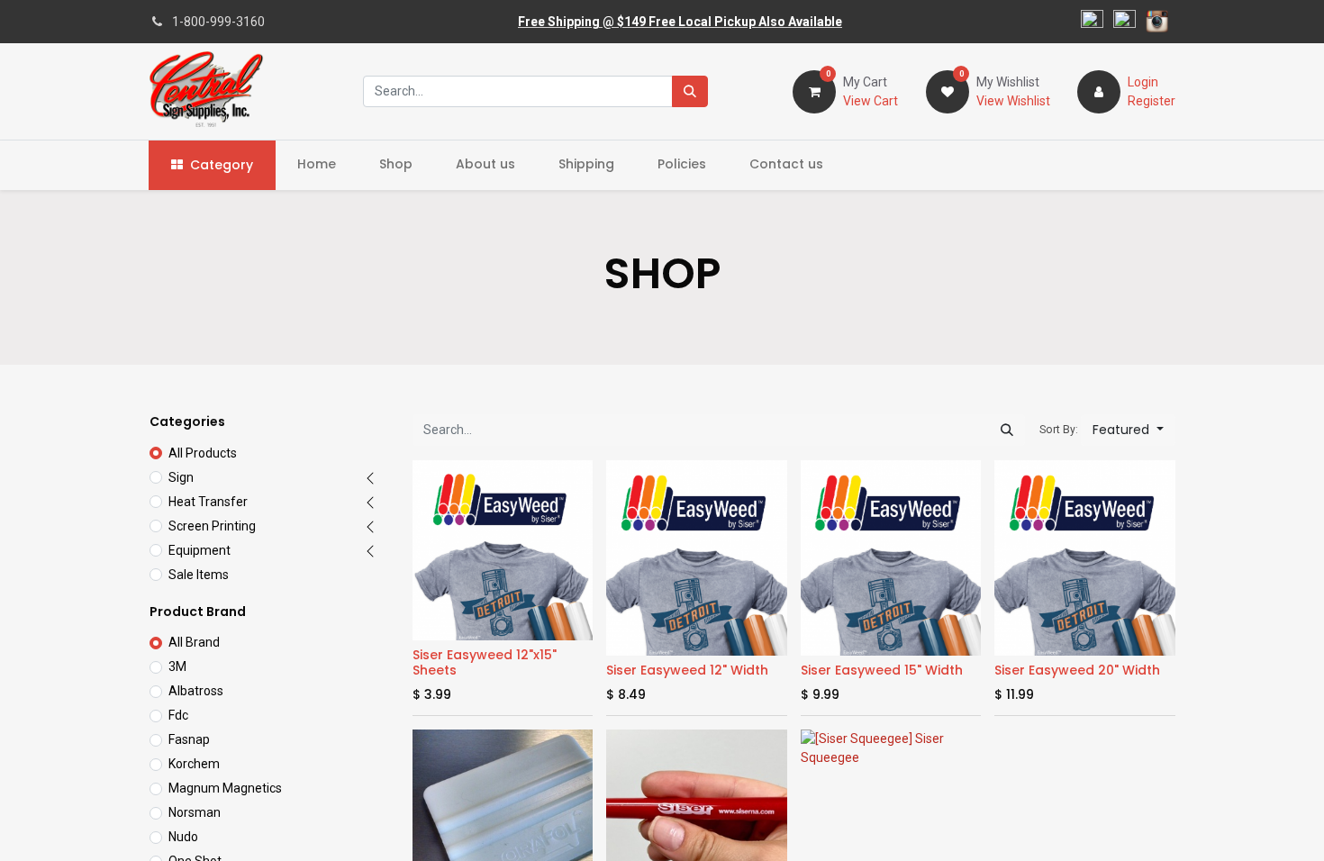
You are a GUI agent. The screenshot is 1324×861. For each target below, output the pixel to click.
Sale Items (198, 574)
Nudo (183, 836)
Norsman (194, 812)
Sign (181, 477)
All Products (202, 453)
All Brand (194, 642)
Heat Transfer (208, 501)
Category (221, 165)
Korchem (194, 764)
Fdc (178, 715)
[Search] (690, 91)
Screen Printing (212, 526)
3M (177, 666)
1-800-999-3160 (218, 21)
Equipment (199, 550)
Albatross (195, 691)
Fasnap (189, 739)
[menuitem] (317, 164)
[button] (1128, 430)
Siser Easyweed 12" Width (687, 670)
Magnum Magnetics (225, 788)
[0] (814, 90)
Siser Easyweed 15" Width (882, 670)
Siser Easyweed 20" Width (1077, 670)
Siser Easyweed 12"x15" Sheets (485, 662)
